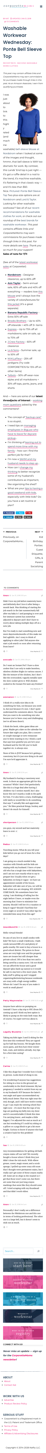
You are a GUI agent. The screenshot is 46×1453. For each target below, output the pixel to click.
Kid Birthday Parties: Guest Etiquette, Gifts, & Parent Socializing (37, 549)
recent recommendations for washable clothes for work (21, 212)
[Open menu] (41, 6)
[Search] (38, 1251)
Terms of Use (10, 1426)
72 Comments (13, 21)
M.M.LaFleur (15, 358)
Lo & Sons (13, 350)
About (7, 1381)
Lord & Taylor (28, 199)
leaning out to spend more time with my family (24, 446)
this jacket (14, 304)
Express (12, 329)
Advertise (9, 1400)
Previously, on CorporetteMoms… (13, 537)
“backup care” (33, 417)
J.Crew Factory (16, 341)
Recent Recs (9, 63)
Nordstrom (9, 199)
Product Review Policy (15, 1403)
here (25, 245)
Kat (7, 18)
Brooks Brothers (17, 320)
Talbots (12, 375)
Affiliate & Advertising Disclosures (21, 1433)
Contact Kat (10, 1385)
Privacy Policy (11, 1430)
